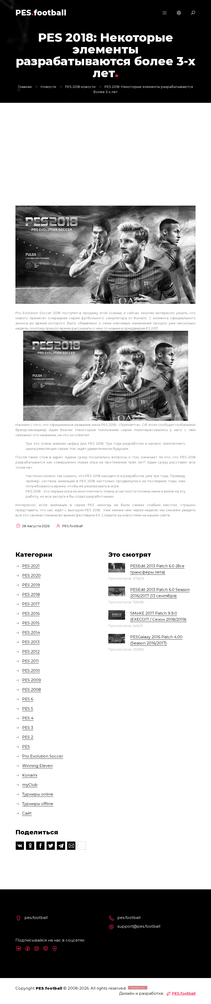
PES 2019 (31, 584)
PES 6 (27, 699)
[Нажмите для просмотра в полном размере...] (105, 419)
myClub (30, 784)
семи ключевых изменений (126, 323)
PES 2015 (31, 622)
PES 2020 (31, 575)
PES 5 (27, 708)
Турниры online (37, 794)
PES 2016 (31, 613)
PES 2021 (31, 565)
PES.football (184, 993)
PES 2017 (31, 603)
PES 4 (27, 718)
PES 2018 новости (80, 87)
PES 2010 (31, 670)
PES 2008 (31, 689)
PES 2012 (31, 651)
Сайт (27, 813)
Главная (25, 87)
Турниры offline (37, 803)
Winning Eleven (37, 765)
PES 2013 (31, 642)
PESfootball (40, 12)
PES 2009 (31, 680)
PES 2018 (31, 594)
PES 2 (27, 737)
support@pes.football (138, 926)
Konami (29, 775)
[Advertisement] (105, 141)
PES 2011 (30, 661)
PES (26, 746)
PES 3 (27, 727)
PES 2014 (31, 632)
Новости (48, 87)
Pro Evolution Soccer (42, 756)
